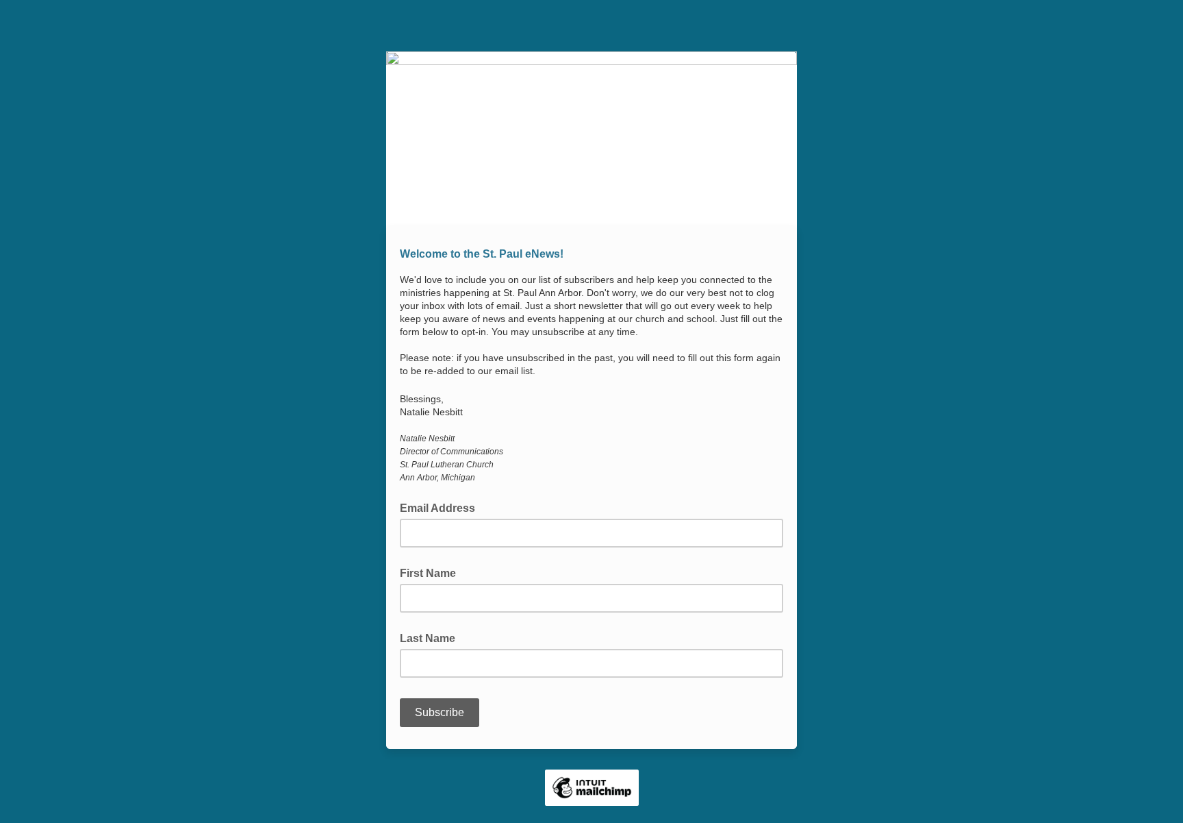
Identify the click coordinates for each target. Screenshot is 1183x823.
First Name (428, 573)
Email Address (441, 507)
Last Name (427, 638)
